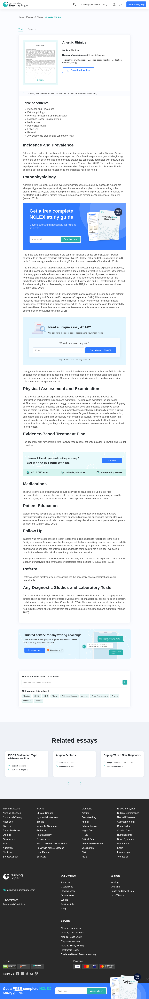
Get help (112, 460)
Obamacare (9, 839)
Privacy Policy (10, 900)
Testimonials (67, 904)
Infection (41, 808)
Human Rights (124, 835)
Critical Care (88, 839)
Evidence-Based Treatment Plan (44, 119)
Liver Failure (43, 852)
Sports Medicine (11, 830)
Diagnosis (81, 60)
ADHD (36, 696)
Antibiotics (27, 701)
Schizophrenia (89, 826)
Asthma (39, 701)
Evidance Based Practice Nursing (78, 954)
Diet (84, 852)
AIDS (46, 696)
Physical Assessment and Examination (47, 115)
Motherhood (123, 843)
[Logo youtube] (31, 974)
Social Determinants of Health (52, 843)
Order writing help (136, 4)
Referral (31, 132)
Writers (64, 900)
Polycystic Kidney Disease (50, 848)
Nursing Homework (71, 928)
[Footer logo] (13, 877)
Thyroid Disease (11, 808)
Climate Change (45, 813)
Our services (67, 895)
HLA (5, 843)
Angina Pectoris (66, 755)
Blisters (40, 822)
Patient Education (36, 125)
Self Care (41, 856)
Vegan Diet (87, 830)
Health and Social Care (123, 763)
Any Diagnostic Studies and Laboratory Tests (50, 136)
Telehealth (122, 856)
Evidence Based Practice (99, 60)
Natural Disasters (126, 817)
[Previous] (70, 783)
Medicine (75, 50)
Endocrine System (126, 808)
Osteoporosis (43, 839)
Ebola (120, 848)
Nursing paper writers (90, 4)
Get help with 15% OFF (100, 350)
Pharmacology (44, 835)
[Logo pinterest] (35, 974)
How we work (68, 891)
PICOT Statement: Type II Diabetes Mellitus (23, 757)
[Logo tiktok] (26, 974)
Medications (33, 122)
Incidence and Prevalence (40, 109)
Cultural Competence (128, 813)
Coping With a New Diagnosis (122, 755)
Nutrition (7, 852)
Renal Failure (124, 826)
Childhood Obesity (12, 817)
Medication (117, 60)
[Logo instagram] (21, 974)
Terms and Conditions (14, 904)
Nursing (114, 882)
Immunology (123, 852)
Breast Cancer (10, 856)
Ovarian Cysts (124, 830)
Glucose (7, 826)
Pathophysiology (69, 62)
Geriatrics (41, 830)
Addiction (8, 848)
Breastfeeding (89, 817)
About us (65, 882)
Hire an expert (34, 650)
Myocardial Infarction (47, 817)
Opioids (7, 835)
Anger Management (100, 696)
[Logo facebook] (17, 974)
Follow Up (32, 129)
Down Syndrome (125, 839)
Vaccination (88, 848)
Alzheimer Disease (69, 696)
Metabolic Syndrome (47, 826)
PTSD (85, 835)
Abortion (26, 696)
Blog (105, 4)
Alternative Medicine (92, 843)
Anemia (84, 696)
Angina (115, 696)
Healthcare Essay (70, 950)
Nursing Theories (12, 813)
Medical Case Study (71, 937)
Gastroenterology (126, 822)
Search (125, 682)
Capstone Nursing (70, 941)
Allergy (73, 60)
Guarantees (67, 886)
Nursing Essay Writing (72, 945)
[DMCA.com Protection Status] (9, 966)
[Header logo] (16, 4)
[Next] (79, 783)
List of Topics (117, 895)
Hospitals (8, 822)
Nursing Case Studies (72, 932)
